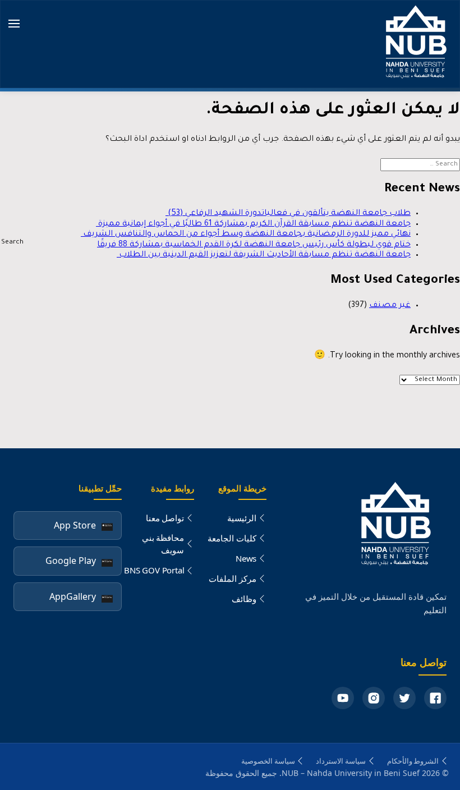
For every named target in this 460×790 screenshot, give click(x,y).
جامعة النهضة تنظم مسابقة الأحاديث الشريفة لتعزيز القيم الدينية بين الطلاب (264, 255)
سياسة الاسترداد (341, 761)
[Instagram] (373, 698)
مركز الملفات (232, 578)
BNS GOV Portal (154, 570)
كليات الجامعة (232, 538)
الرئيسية (241, 517)
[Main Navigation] (14, 25)
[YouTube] (343, 698)
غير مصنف (390, 305)
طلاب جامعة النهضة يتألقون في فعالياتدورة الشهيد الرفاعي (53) (288, 213)
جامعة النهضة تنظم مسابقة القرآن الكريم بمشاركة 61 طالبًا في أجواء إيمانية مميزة (253, 224)
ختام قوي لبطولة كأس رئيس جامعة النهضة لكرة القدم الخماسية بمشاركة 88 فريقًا (254, 245)
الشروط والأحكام (413, 761)
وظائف (244, 598)
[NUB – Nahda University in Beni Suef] (414, 44)
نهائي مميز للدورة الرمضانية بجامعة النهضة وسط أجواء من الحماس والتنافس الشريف (246, 234)
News (246, 558)
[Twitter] (404, 698)
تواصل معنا (165, 517)
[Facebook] (435, 698)
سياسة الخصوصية (268, 761)
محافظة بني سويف (163, 544)
